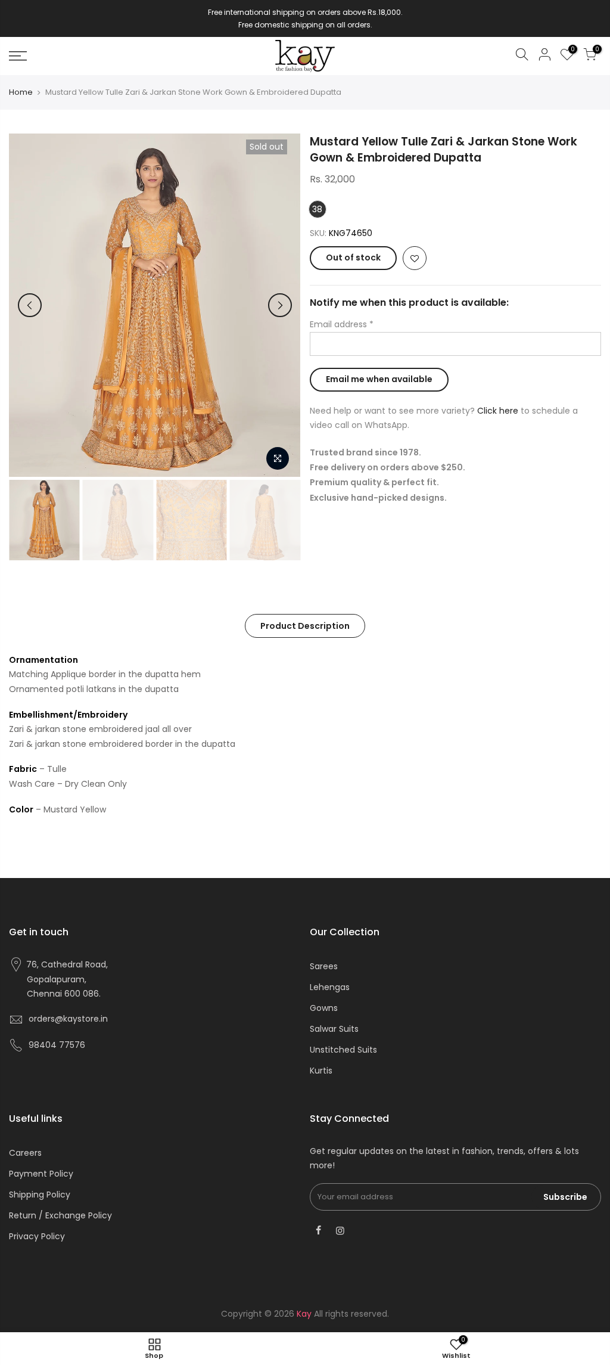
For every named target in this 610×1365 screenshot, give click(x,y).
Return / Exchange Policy (60, 1215)
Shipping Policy (39, 1194)
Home (21, 92)
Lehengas (330, 987)
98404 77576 (57, 1045)
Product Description (305, 626)
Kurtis (321, 1071)
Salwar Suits (334, 1029)
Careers (25, 1153)
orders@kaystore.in (68, 1019)
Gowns (324, 1008)
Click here (497, 411)
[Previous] (30, 305)
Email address (342, 324)
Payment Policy (41, 1174)
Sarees (324, 966)
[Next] (280, 305)
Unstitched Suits (343, 1050)
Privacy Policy (37, 1236)
